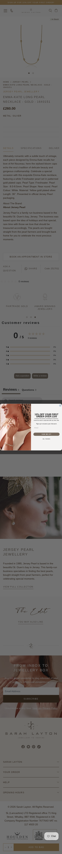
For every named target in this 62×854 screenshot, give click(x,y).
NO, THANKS (46, 438)
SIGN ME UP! (46, 434)
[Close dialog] (60, 405)
